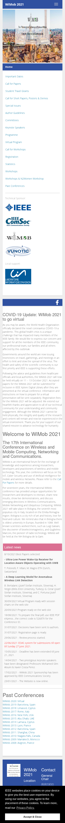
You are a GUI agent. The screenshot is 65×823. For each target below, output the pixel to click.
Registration (11, 156)
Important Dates (14, 76)
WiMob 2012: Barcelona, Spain (19, 729)
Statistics (10, 164)
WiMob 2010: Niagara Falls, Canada (21, 735)
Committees (12, 120)
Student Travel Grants (17, 91)
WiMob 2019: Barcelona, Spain (19, 704)
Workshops (11, 171)
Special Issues (13, 105)
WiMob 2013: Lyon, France (17, 725)
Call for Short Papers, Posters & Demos (26, 98)
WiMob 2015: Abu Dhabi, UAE (18, 718)
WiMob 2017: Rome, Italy (16, 711)
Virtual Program (13, 142)
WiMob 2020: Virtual (13, 701)
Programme (11, 134)
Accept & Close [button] (32, 816)
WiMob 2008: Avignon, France (18, 742)
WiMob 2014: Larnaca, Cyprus (18, 722)
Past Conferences (15, 186)
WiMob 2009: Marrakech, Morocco (21, 739)
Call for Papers (13, 83)
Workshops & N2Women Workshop (24, 178)
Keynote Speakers (15, 127)
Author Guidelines (15, 113)
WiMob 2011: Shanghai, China (18, 732)
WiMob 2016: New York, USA (18, 715)
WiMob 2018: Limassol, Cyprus (19, 708)
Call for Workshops (15, 149)
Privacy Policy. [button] (25, 807)
